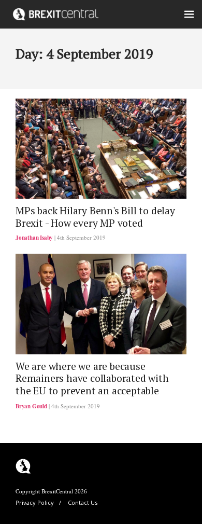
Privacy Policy (35, 502)
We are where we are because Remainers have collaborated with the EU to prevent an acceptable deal (92, 384)
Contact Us (82, 502)
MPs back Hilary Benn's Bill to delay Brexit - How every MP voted (95, 216)
